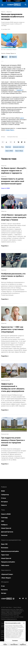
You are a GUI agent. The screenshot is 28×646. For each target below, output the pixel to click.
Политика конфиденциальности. (9, 619)
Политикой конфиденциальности (12, 637)
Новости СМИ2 (5, 188)
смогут (22, 118)
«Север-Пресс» (9, 130)
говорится (19, 90)
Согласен (15, 640)
